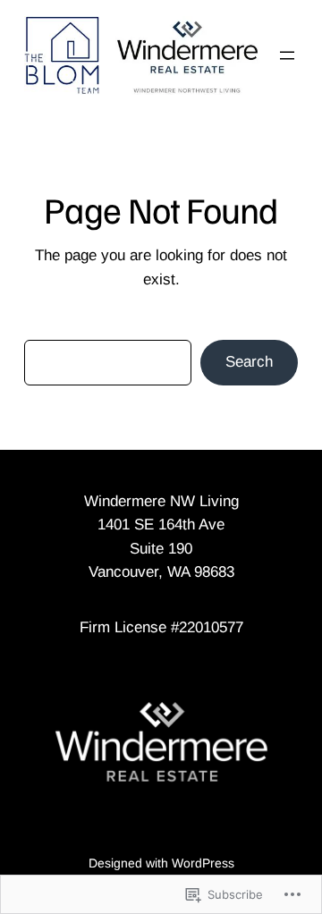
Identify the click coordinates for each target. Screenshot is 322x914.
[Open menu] (287, 55)
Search (249, 361)
